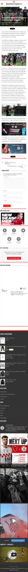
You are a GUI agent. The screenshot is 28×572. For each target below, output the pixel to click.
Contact (2, 399)
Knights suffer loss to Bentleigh (10, 163)
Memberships (3, 391)
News (8, 13)
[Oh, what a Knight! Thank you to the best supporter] (14, 521)
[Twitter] (13, 567)
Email (5, 195)
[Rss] (10, 567)
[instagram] (17, 567)
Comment (6, 176)
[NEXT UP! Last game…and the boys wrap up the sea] (14, 450)
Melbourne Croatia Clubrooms (7, 394)
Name (5, 190)
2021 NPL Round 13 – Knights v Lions (15, 166)
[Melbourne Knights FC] (14, 2)
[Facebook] (11, 567)
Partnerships (3, 417)
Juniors (16, 22)
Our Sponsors (3, 396)
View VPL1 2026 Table (14, 258)
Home (4, 13)
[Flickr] (14, 567)
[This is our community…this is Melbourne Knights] (14, 485)
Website (5, 200)
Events (2, 410)
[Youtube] (16, 567)
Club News (12, 13)
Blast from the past (4, 405)
